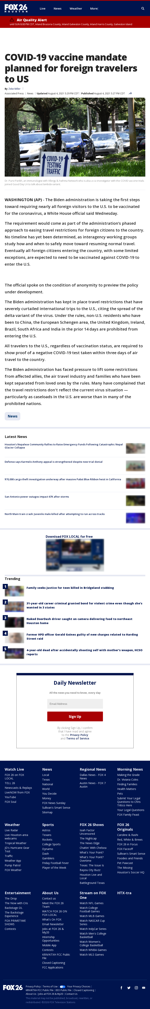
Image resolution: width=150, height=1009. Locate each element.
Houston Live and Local (91, 876)
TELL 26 (10, 783)
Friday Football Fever (55, 863)
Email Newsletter (53, 924)
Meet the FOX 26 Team (53, 904)
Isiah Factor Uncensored (87, 832)
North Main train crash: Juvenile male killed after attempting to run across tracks (55, 514)
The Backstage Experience (14, 914)
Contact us (49, 898)
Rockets (47, 839)
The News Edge (90, 843)
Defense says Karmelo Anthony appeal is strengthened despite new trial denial (54, 461)
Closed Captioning (53, 963)
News (30, 93)
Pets (120, 793)
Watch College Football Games (90, 909)
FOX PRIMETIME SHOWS (15, 922)
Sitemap (47, 812)
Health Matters (126, 789)
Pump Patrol (13, 865)
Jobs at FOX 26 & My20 (53, 930)
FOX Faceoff (125, 849)
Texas (46, 779)
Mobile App (49, 945)
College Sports (51, 844)
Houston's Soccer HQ (130, 872)
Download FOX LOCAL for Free (69, 536)
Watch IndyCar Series (93, 929)
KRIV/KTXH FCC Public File (56, 956)
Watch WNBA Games (93, 950)
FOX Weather (13, 870)
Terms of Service (77, 738)
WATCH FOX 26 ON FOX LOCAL (54, 913)
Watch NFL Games (92, 903)
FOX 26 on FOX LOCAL (14, 776)
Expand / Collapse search (143, 8)
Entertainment (18, 893)
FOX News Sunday (53, 803)
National (47, 784)
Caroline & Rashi (127, 835)
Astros (46, 830)
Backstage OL (13, 908)
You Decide (49, 793)
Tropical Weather (15, 843)
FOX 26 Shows (92, 824)
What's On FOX (51, 919)
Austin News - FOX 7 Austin (93, 784)
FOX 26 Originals (125, 827)
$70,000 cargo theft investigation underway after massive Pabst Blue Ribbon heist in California (63, 479)
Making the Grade (128, 775)
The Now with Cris (16, 903)
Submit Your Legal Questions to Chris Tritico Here (129, 801)
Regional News (93, 769)
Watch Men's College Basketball (93, 935)
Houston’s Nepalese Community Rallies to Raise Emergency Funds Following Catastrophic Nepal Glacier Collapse (64, 446)
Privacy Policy (79, 735)
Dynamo (47, 849)
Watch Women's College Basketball (91, 943)
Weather (12, 824)
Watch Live (14, 769)
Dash (45, 853)
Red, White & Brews (130, 839)
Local (45, 775)
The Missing (124, 867)
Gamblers (48, 858)
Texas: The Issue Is (92, 865)
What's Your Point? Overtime (92, 858)
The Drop (11, 898)
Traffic (9, 856)
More (94, 8)
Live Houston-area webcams (16, 836)
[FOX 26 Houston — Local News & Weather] (17, 8)
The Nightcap (88, 838)
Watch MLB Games (92, 916)
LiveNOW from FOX (17, 792)
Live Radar (11, 830)
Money (46, 798)
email (144, 988)
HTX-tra (124, 893)
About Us (50, 893)
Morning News (130, 769)
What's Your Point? (92, 852)
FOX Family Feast (128, 814)
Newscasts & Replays (18, 788)
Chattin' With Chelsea (93, 848)
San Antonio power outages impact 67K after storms (37, 496)
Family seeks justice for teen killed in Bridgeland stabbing (70, 588)
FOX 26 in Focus (127, 844)
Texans (46, 835)
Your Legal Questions (130, 810)
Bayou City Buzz (90, 870)
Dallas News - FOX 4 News (93, 776)
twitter (129, 988)
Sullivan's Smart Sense (56, 807)
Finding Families (127, 784)
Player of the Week (54, 867)
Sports (48, 824)
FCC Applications (52, 967)
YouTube (10, 797)
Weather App (13, 860)
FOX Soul (10, 802)
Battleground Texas (92, 883)
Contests (10, 929)
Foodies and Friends (130, 858)
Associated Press (14, 93)
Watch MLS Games (92, 954)
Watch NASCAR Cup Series (92, 922)
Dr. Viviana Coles (127, 779)
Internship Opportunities (50, 938)
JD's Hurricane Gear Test (17, 849)
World (46, 789)
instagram (136, 988)
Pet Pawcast (125, 863)
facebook (121, 988)
